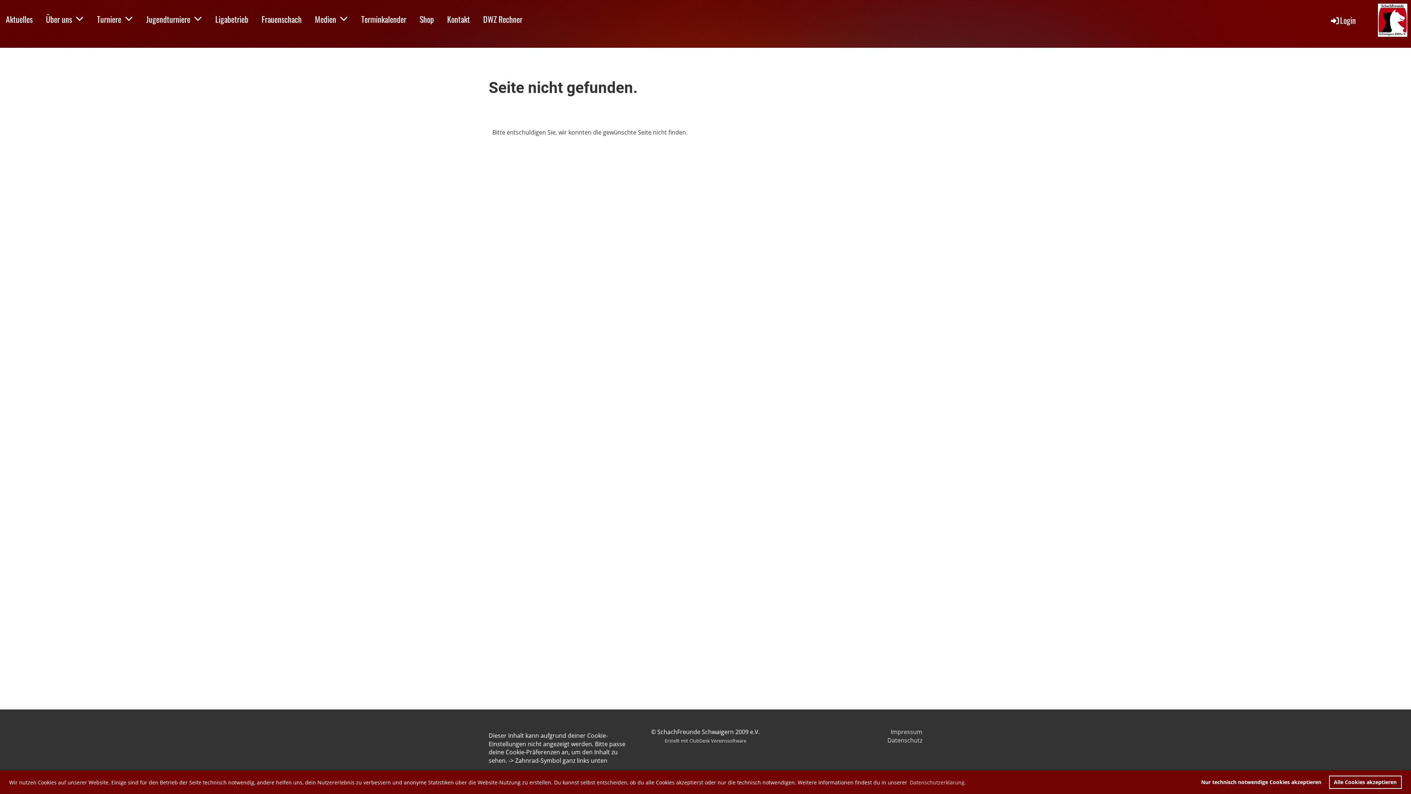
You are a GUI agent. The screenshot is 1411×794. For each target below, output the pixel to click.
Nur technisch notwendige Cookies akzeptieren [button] (1261, 782)
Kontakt (458, 19)
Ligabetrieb (231, 19)
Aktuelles (19, 19)
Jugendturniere (168, 19)
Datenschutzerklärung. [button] (938, 782)
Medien (325, 19)
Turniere (109, 19)
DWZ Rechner (503, 19)
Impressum (906, 732)
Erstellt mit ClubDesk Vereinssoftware (705, 740)
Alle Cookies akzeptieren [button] (1365, 782)
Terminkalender (383, 19)
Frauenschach (282, 19)
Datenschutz (904, 740)
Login (1348, 20)
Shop (427, 19)
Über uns (59, 19)
